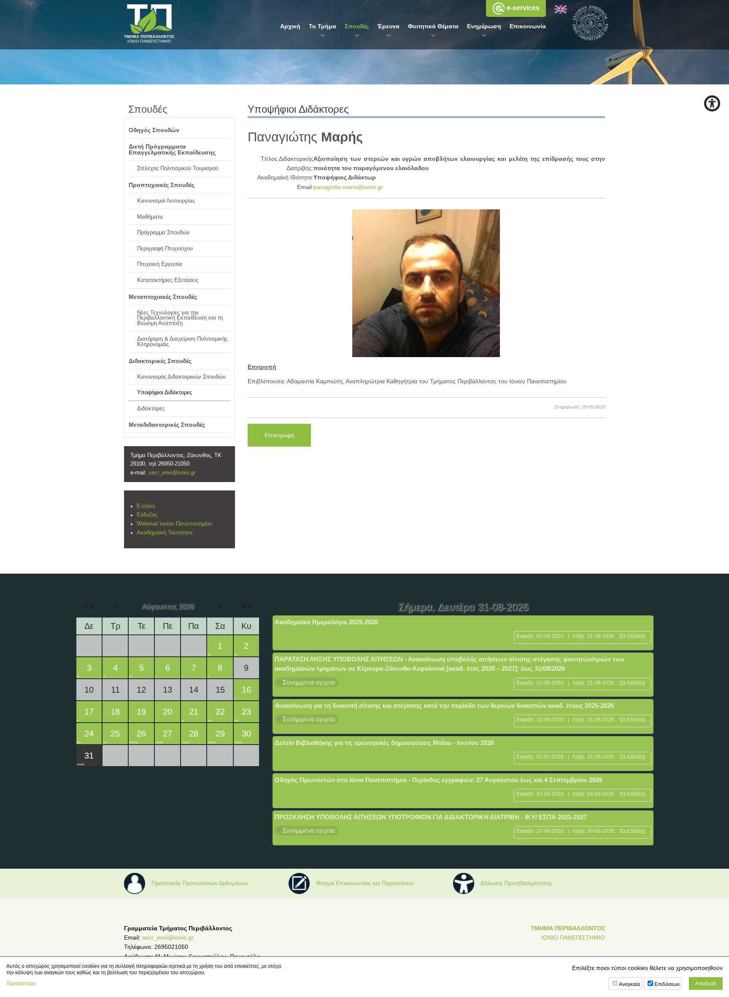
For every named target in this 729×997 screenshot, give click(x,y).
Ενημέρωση (484, 26)
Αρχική (290, 26)
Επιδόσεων (667, 984)
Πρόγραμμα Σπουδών (163, 233)
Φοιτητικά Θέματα (433, 26)
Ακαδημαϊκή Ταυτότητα (165, 533)
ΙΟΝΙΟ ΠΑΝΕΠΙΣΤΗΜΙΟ (573, 937)
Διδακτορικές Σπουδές (160, 361)
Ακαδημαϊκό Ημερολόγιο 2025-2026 (326, 622)
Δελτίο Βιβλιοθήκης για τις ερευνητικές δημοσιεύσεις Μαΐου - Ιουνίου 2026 (384, 742)
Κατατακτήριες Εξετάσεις (167, 280)
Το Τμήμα (322, 26)
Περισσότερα (20, 983)
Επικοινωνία (528, 26)
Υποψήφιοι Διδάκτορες (164, 393)
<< (89, 605)
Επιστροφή (279, 435)
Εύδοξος (147, 515)
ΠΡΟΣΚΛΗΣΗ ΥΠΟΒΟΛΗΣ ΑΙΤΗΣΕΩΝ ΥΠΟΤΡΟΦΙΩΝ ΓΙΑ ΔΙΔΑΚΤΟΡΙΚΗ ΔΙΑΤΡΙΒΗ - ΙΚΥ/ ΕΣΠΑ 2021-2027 (431, 817)
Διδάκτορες (151, 409)
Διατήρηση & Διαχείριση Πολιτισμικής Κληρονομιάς (182, 341)
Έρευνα (388, 26)
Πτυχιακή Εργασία (159, 264)
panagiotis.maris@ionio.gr (348, 187)
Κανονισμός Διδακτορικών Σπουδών (181, 377)
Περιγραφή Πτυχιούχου (165, 249)
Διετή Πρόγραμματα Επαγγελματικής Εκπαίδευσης (172, 149)
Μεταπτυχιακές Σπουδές (163, 296)
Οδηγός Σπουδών (154, 130)
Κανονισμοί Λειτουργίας (166, 201)
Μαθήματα (150, 217)
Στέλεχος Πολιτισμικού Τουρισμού (177, 168)
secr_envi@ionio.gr (171, 473)
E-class (146, 506)
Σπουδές (357, 26)
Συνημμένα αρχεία (309, 682)
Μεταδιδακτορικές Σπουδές (167, 424)
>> (246, 605)
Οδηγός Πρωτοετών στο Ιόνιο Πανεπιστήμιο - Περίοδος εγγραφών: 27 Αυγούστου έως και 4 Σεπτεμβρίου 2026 (438, 779)
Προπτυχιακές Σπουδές (161, 185)
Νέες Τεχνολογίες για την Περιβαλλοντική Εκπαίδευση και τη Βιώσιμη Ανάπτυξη (180, 318)
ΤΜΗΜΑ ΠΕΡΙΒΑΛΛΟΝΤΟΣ (568, 928)
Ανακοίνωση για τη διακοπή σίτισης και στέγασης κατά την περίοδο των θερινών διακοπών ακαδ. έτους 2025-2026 (444, 705)
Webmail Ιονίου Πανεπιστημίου (174, 524)
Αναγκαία (629, 984)
